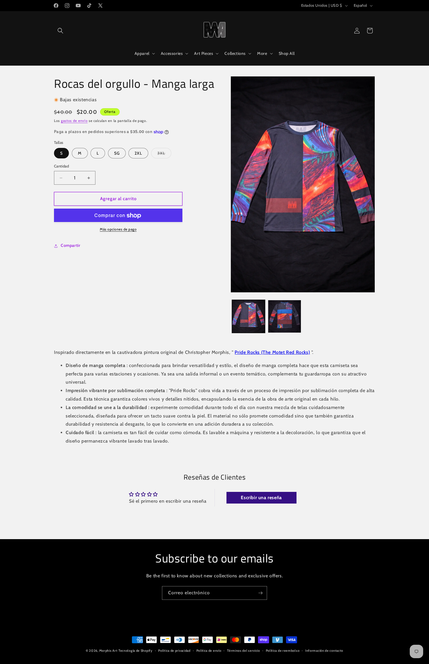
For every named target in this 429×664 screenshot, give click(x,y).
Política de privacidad (174, 651)
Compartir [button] (70, 245)
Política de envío (209, 651)
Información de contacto (324, 651)
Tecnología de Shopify (135, 651)
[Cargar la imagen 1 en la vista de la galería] (248, 316)
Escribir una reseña (261, 497)
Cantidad (61, 166)
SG (117, 153)
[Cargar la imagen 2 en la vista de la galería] (284, 316)
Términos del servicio (243, 651)
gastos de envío (74, 121)
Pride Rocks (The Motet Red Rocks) (272, 352)
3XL (164, 153)
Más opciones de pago (118, 229)
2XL (138, 153)
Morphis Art (108, 651)
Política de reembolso (283, 651)
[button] (60, 30)
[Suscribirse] (260, 593)
